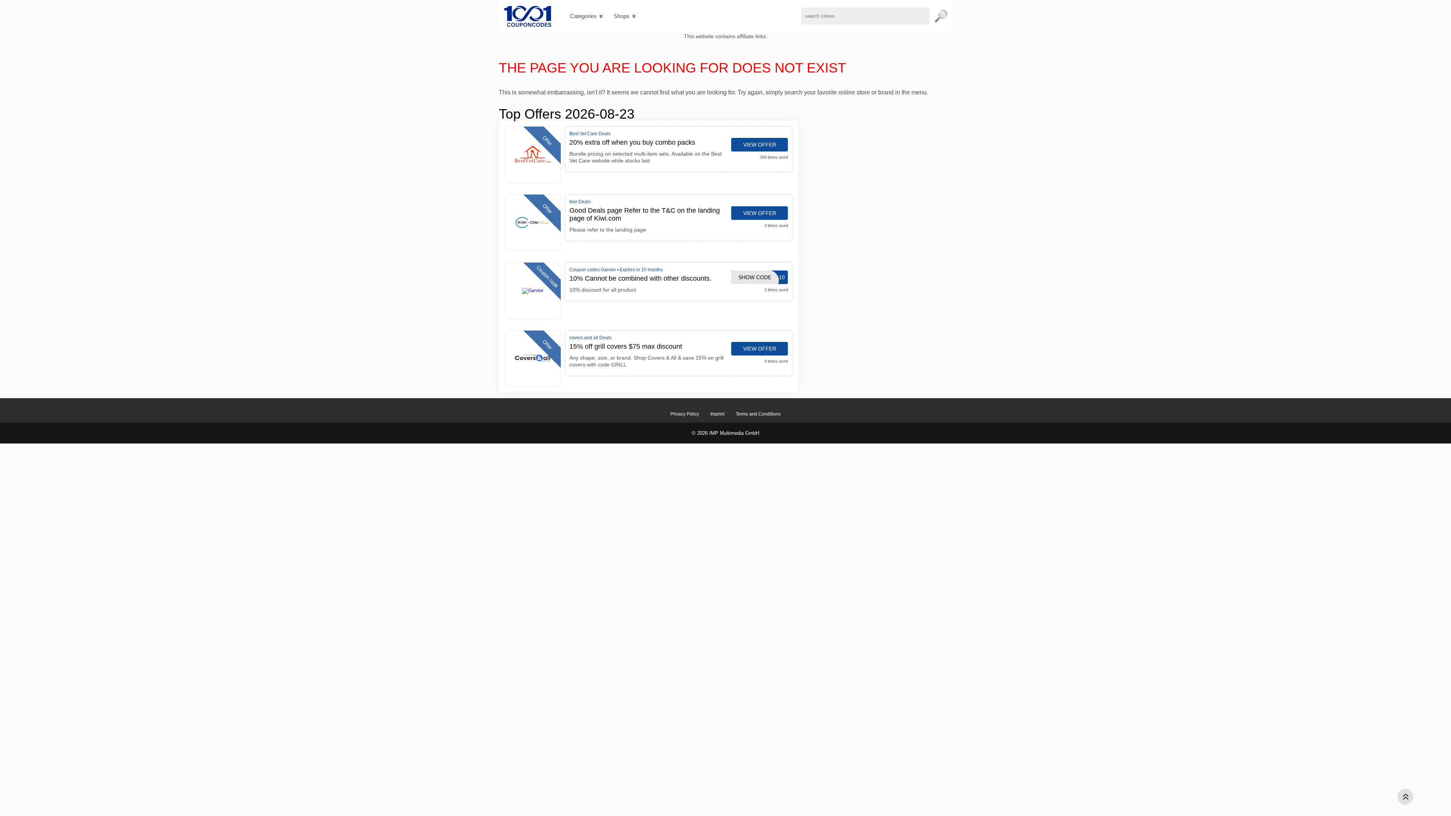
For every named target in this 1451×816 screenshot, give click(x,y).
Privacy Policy (684, 414)
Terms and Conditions (758, 414)
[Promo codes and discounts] (528, 16)
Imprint (717, 414)
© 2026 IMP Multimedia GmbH (725, 433)
